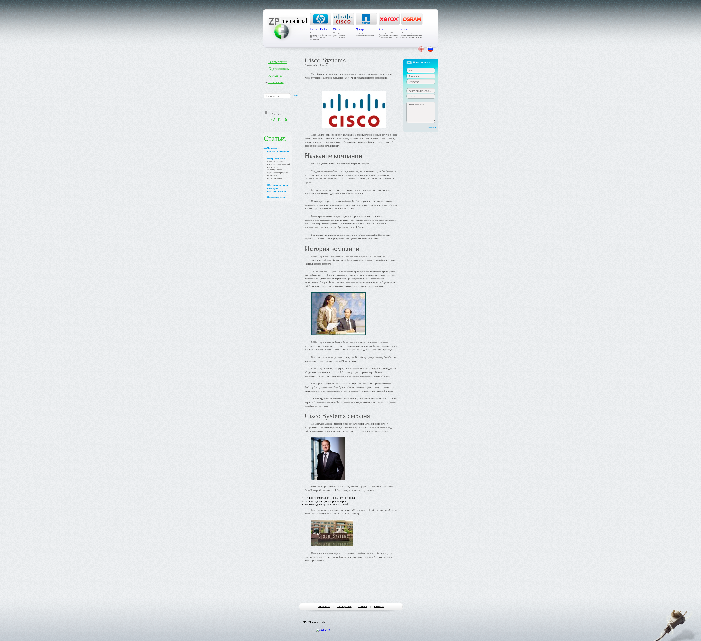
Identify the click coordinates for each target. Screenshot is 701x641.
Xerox (382, 29)
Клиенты (275, 75)
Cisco (336, 29)
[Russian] (430, 49)
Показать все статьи (276, 197)
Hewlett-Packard (319, 29)
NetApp (360, 29)
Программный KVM (277, 158)
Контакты (276, 82)
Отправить (431, 127)
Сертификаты (279, 68)
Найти (295, 95)
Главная (308, 65)
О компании (277, 62)
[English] (421, 49)
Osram (405, 29)
